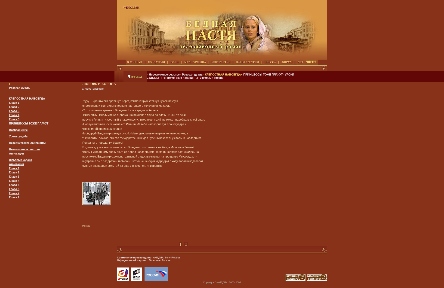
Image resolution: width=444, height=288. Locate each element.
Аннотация (16, 153)
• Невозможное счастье (163, 74)
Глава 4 (14, 115)
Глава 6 (14, 189)
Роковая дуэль (192, 74)
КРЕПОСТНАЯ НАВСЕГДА (27, 98)
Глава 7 (14, 193)
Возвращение (18, 130)
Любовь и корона (211, 77)
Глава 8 (14, 197)
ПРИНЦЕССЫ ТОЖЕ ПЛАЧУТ (263, 74)
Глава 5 (14, 119)
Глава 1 (14, 102)
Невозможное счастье (24, 149)
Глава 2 (14, 107)
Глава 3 (14, 111)
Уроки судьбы (18, 136)
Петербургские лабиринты (179, 77)
